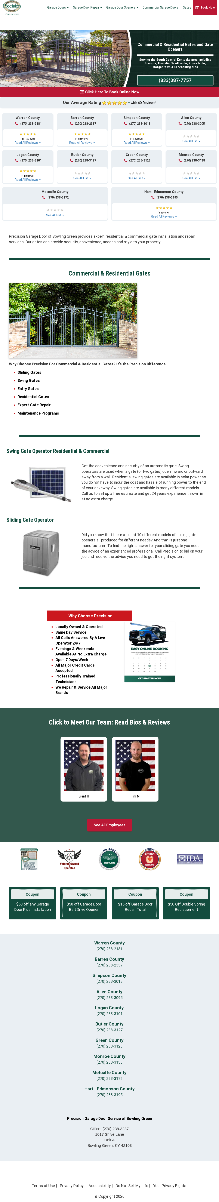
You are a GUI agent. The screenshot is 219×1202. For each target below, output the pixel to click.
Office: (109, 1129)
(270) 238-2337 (85, 123)
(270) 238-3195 (167, 197)
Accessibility (100, 1185)
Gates (187, 7)
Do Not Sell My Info (132, 1185)
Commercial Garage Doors (161, 7)
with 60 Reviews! (143, 103)
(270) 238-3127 (85, 160)
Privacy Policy (72, 1185)
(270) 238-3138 (194, 160)
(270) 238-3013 (139, 123)
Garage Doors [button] (57, 7)
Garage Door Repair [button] (86, 7)
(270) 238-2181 (30, 123)
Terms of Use (43, 1185)
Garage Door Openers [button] (121, 7)
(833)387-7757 (175, 80)
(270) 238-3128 (139, 160)
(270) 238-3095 (194, 123)
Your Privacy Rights (169, 1185)
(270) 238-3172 (58, 197)
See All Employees (110, 825)
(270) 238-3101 (30, 160)
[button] (28, 136)
